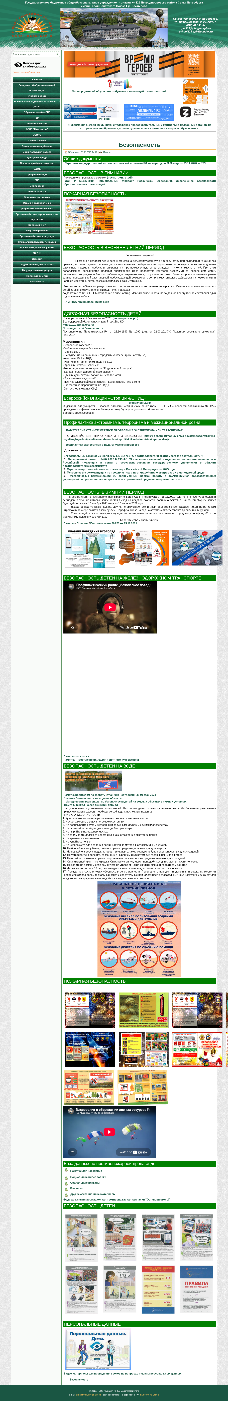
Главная (37, 79)
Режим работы (37, 191)
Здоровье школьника (37, 197)
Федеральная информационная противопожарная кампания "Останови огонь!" (116, 1199)
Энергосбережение (37, 230)
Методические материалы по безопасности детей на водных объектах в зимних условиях (125, 801)
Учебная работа (37, 95)
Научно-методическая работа (37, 247)
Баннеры (76, 1188)
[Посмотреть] (89, 234)
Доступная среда (37, 157)
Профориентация (37, 174)
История (37, 259)
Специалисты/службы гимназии (37, 241)
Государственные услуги (37, 270)
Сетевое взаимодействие (37, 146)
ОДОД (37, 169)
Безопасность (78, 1379)
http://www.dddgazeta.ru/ (78, 325)
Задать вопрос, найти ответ (37, 264)
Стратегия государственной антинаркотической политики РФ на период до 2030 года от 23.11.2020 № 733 (135, 163)
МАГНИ (37, 253)
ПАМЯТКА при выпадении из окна (86, 301)
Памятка (69, 523)
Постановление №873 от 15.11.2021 (113, 523)
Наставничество (37, 123)
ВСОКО (37, 135)
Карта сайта (37, 281)
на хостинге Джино (149, 1395)
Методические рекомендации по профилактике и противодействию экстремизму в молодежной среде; (136, 472)
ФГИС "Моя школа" (37, 129)
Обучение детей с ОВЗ (37, 112)
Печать (106, 152)
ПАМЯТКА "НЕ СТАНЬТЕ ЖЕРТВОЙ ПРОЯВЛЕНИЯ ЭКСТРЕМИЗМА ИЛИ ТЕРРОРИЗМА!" (123, 430)
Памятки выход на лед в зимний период (91, 805)
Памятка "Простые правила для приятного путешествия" (101, 759)
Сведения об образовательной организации (37, 88)
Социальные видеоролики (88, 1177)
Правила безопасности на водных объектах (93, 798)
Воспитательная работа (37, 151)
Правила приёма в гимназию (37, 163)
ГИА (37, 117)
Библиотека (37, 185)
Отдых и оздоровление (37, 203)
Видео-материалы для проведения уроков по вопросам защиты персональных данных (122, 1373)
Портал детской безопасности (83, 328)
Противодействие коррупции (37, 236)
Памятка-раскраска (76, 756)
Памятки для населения (86, 1171)
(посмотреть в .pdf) (120, 177)
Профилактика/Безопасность (37, 208)
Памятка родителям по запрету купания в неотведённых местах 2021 (109, 795)
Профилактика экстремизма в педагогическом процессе (101, 444)
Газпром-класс (37, 140)
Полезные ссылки (37, 275)
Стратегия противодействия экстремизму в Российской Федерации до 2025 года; (122, 469)
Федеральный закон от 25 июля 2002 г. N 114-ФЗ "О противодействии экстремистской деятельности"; (134, 455)
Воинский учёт (37, 225)
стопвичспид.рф (140, 402)
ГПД (37, 180)
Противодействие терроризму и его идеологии (37, 216)
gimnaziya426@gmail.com (88, 1395)
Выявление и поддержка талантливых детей (37, 104)
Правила (82, 523)
